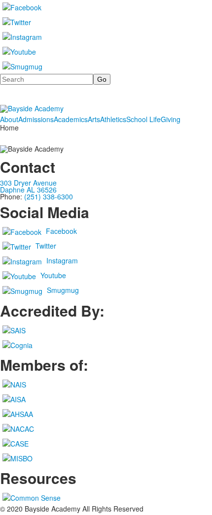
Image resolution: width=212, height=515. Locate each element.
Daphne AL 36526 (28, 189)
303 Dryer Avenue (28, 183)
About (9, 119)
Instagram (62, 260)
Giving (170, 119)
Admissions (36, 119)
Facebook (61, 231)
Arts (94, 119)
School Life (143, 119)
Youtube (53, 275)
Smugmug (63, 290)
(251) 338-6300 (48, 196)
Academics (71, 119)
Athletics (113, 119)
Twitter (45, 246)
